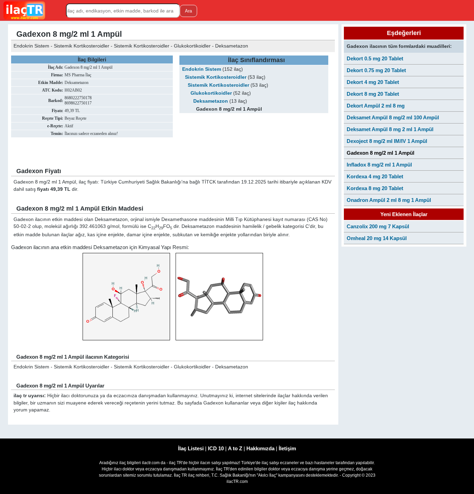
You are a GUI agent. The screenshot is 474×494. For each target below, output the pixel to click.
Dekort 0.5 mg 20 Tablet (375, 58)
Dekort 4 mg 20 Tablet (373, 82)
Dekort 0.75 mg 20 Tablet (376, 70)
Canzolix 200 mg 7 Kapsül (378, 226)
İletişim (287, 448)
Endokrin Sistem (201, 69)
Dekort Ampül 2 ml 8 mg (376, 106)
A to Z (235, 448)
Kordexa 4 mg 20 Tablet (375, 176)
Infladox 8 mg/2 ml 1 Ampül (379, 165)
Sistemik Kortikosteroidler (215, 77)
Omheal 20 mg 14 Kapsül (377, 238)
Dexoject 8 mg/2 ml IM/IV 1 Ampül (387, 141)
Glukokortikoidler (211, 93)
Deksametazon (210, 101)
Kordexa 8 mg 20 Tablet (375, 188)
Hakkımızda (260, 448)
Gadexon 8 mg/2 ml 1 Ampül (380, 153)
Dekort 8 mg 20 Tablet (373, 94)
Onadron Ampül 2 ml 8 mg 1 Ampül (389, 200)
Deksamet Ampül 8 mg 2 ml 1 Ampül (390, 129)
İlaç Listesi (191, 448)
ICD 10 (216, 448)
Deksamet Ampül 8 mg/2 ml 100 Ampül (393, 117)
